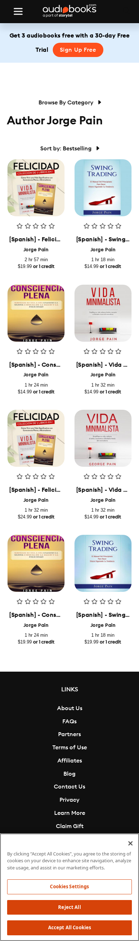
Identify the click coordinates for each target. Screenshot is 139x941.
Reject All (69, 907)
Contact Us (69, 787)
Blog (69, 774)
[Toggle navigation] (18, 11)
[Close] (130, 843)
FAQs (69, 721)
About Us (69, 708)
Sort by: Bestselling (66, 148)
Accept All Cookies (69, 927)
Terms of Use (69, 747)
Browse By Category (66, 102)
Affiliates (69, 761)
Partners (69, 734)
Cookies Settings (69, 886)
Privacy (69, 800)
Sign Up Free (78, 50)
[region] (69, 887)
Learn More (69, 813)
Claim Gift (69, 826)
